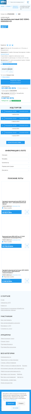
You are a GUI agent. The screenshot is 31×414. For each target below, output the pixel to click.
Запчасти (20, 377)
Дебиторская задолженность (10, 371)
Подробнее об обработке (9, 400)
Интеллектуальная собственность (12, 368)
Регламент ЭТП (6, 326)
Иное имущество (6, 383)
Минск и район (8, 208)
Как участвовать (6, 320)
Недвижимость (6, 357)
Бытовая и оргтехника (8, 374)
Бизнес (24, 365)
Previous (2, 33)
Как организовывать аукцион (10, 323)
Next (28, 33)
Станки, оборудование (8, 363)
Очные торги (5, 341)
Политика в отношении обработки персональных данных (12, 309)
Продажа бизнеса (6, 344)
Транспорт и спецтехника (9, 360)
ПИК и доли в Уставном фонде (11, 365)
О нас (2, 300)
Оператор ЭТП (6, 303)
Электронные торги (7, 338)
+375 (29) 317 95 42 (5, 62)
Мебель (19, 374)
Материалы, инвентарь (8, 380)
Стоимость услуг (6, 328)
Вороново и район (9, 277)
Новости (4, 305)
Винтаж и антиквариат (8, 377)
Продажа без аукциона (8, 347)
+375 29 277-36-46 (5, 54)
